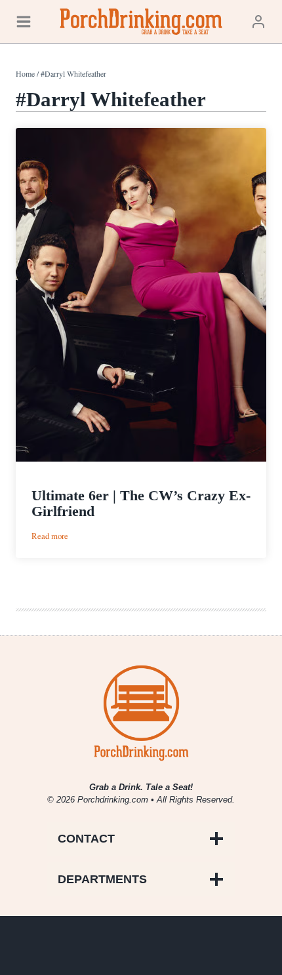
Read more (49, 536)
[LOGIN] (258, 21)
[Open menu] (23, 21)
